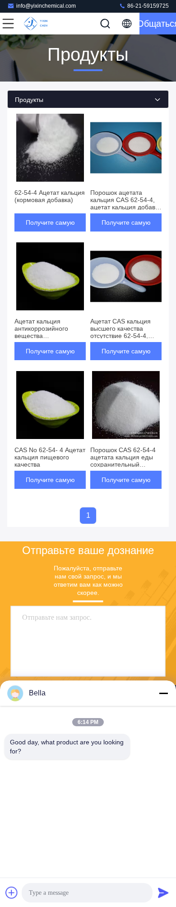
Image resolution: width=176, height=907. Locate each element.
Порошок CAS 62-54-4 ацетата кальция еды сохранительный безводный (123, 460)
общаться (157, 24)
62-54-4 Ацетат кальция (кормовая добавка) (49, 196)
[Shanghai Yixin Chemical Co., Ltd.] (38, 23)
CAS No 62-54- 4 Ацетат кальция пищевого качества (49, 457)
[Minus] (163, 693)
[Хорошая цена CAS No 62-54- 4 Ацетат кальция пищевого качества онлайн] (50, 405)
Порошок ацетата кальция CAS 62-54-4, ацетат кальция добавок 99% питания (126, 203)
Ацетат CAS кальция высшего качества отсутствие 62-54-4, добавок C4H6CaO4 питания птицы (120, 336)
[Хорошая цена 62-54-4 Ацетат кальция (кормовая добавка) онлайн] (50, 148)
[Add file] (11, 892)
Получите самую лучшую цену (50, 225)
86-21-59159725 (147, 6)
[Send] (163, 892)
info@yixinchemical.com (46, 6)
